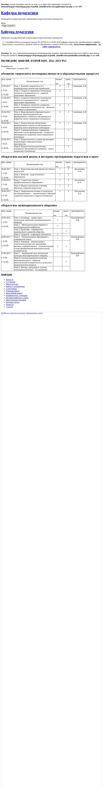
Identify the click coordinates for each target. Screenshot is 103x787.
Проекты (10, 304)
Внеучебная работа (14, 293)
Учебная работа (12, 291)
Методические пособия (16, 300)
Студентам (10, 282)
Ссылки (9, 307)
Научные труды (12, 302)
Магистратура (12, 284)
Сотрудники (11, 289)
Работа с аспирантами (15, 286)
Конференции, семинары (17, 295)
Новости (9, 280)
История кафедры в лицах (17, 298)
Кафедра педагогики (19, 12)
